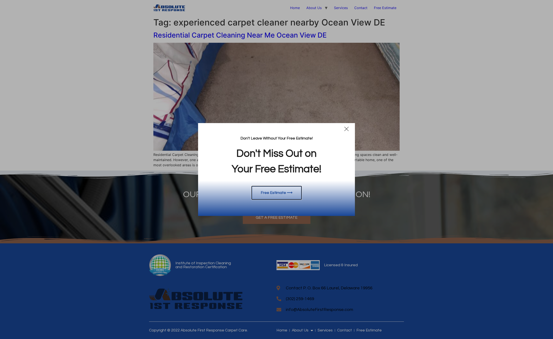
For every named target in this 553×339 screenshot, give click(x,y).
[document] (276, 169)
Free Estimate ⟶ (276, 193)
